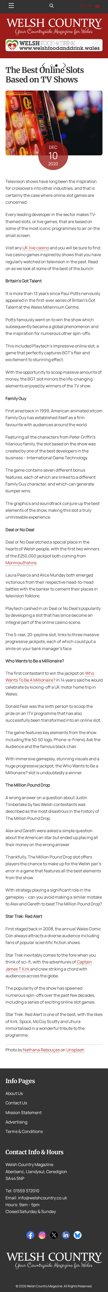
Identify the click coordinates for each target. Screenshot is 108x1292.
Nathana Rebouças (41, 1050)
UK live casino (36, 248)
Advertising (16, 1122)
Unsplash (75, 1050)
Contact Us (16, 1103)
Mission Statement (24, 1112)
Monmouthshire (21, 563)
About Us (14, 1093)
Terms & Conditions (24, 1131)
